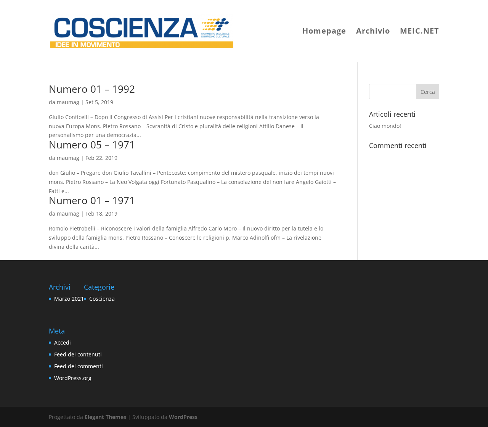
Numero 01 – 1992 (92, 89)
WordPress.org (73, 378)
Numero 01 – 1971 (92, 200)
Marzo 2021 (69, 298)
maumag (68, 102)
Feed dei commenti (78, 366)
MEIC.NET (419, 32)
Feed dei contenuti (78, 354)
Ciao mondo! (385, 125)
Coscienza (102, 298)
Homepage (324, 32)
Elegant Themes (105, 417)
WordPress (183, 417)
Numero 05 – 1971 (92, 144)
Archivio (373, 32)
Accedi (62, 342)
